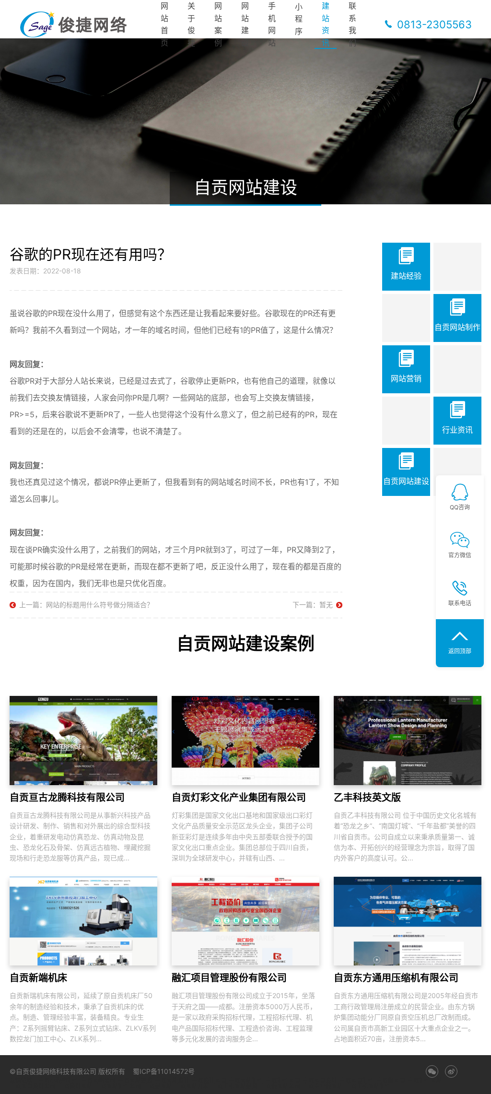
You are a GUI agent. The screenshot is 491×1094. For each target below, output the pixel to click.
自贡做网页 (390, 1080)
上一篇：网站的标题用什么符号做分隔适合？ (86, 604)
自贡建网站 (157, 1086)
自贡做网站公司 (280, 1086)
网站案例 (218, 24)
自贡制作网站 (425, 1080)
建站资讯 (325, 24)
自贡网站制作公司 (118, 1086)
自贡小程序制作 (58, 1080)
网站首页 (164, 24)
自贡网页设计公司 (33, 1086)
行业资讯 (457, 430)
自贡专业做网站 (323, 1086)
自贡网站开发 (192, 1086)
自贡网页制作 (356, 1080)
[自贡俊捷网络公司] (76, 24)
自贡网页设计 (320, 1080)
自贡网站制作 (457, 327)
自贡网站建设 (406, 481)
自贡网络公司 (98, 1080)
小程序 (299, 19)
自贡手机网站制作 (368, 1086)
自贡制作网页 (283, 1080)
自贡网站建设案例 (245, 643)
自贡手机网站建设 (234, 1086)
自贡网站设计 (172, 1080)
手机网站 (272, 24)
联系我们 (352, 24)
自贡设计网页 (209, 1080)
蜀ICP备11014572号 (164, 1071)
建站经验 (406, 276)
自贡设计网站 (75, 1086)
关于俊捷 (191, 24)
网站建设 (245, 24)
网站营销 (406, 378)
